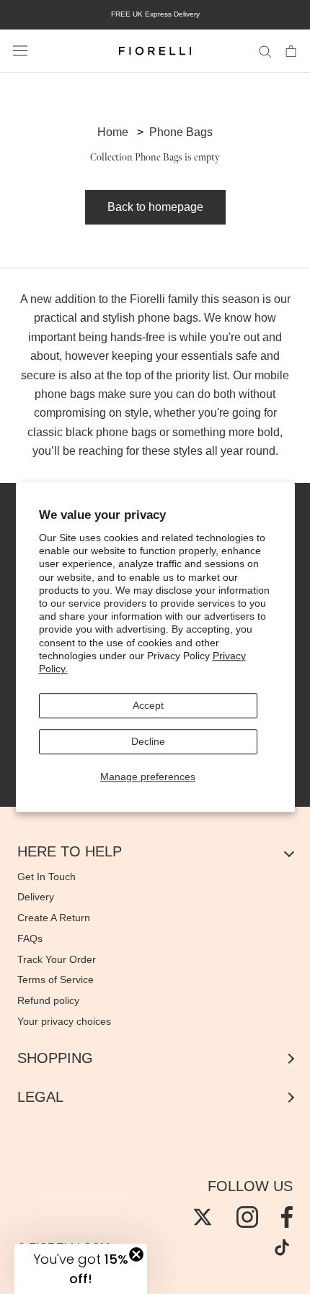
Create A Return (53, 917)
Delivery (35, 896)
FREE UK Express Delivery (155, 14)
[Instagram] (247, 1217)
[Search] (265, 51)
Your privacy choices (64, 1021)
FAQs (30, 938)
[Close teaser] (136, 1254)
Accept (148, 705)
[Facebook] (287, 1217)
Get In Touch (46, 876)
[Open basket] (291, 50)
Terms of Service (55, 979)
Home (112, 132)
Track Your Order (56, 959)
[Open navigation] (20, 51)
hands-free (137, 337)
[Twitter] (202, 1217)
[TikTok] (282, 1247)
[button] (80, 1269)
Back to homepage (155, 207)
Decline (148, 741)
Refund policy (48, 1000)
